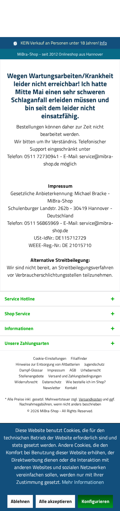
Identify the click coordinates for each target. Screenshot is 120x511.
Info (103, 43)
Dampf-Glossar (31, 370)
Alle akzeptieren (55, 501)
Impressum (56, 370)
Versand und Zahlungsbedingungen (75, 376)
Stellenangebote (31, 376)
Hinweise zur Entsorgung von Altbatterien (48, 364)
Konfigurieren (95, 501)
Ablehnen (20, 501)
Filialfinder (79, 358)
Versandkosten (90, 399)
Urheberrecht (91, 370)
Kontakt (71, 387)
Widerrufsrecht (26, 381)
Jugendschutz (94, 364)
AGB (73, 370)
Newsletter (51, 387)
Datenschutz (51, 381)
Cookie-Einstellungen (49, 358)
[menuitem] (49, 358)
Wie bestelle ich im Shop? (86, 381)
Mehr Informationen (83, 482)
